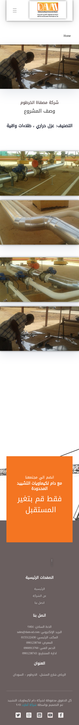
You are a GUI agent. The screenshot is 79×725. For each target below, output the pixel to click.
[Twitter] (18, 715)
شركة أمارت (29, 705)
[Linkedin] (39, 715)
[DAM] (47, 9)
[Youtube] (50, 715)
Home (67, 36)
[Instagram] (28, 715)
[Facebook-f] (60, 715)
